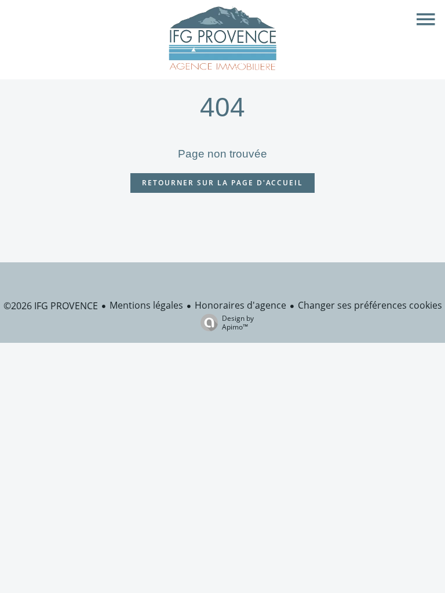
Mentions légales (146, 305)
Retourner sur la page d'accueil (222, 183)
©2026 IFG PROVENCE (50, 305)
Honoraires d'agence (240, 305)
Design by (238, 322)
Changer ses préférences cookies (370, 305)
